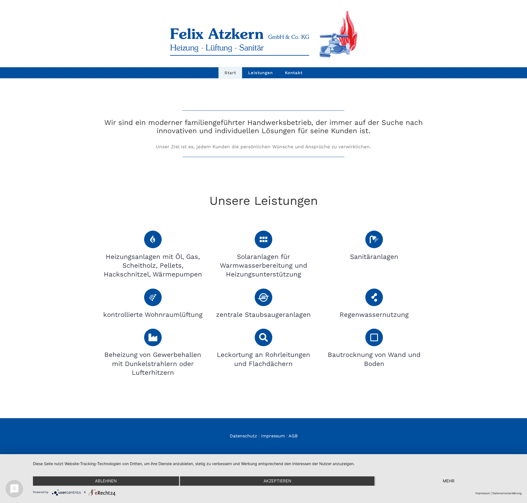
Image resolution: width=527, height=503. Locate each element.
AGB (293, 435)
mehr (449, 481)
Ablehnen (106, 481)
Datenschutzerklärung (507, 493)
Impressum (273, 435)
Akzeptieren (277, 481)
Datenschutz (243, 435)
